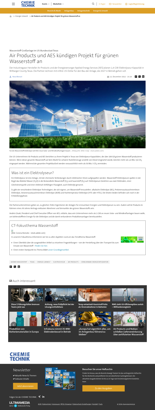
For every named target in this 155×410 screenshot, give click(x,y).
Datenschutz (46, 404)
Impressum (56, 404)
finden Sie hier (41, 246)
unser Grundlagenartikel (58, 250)
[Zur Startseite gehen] (28, 4)
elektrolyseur (59, 262)
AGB (39, 404)
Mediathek (57, 4)
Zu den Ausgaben (103, 388)
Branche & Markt (54, 11)
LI (44, 396)
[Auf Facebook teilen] (136, 77)
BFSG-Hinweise (66, 404)
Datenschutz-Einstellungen (82, 404)
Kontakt (95, 404)
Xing (40, 396)
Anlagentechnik (83, 11)
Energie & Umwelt (100, 11)
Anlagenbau (69, 11)
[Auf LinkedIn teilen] (143, 77)
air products (73, 262)
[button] (14, 325)
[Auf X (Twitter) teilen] (140, 77)
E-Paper (102, 4)
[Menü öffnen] (13, 4)
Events (44, 4)
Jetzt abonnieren (25, 386)
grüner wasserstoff (19, 262)
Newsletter (117, 4)
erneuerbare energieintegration (94, 262)
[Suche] (93, 4)
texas (32, 262)
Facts (100, 404)
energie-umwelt (43, 262)
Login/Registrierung (136, 4)
